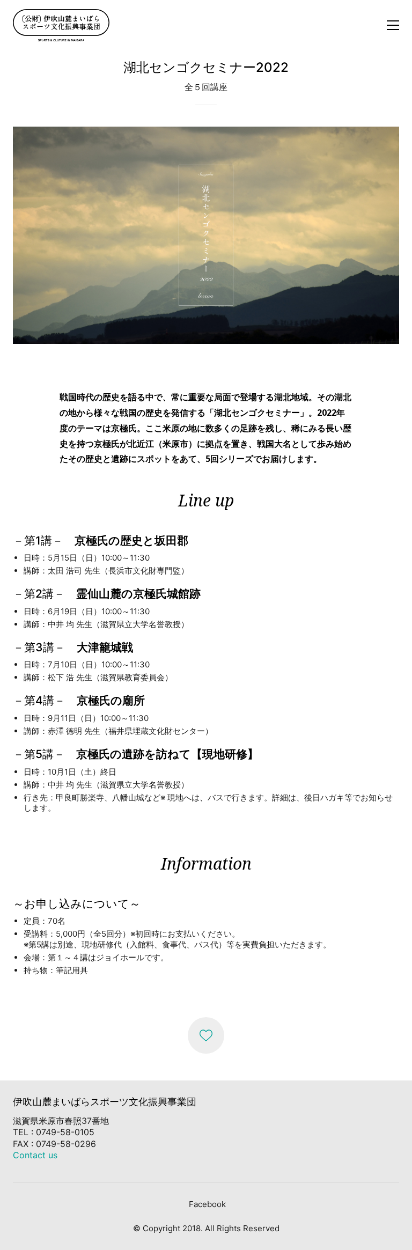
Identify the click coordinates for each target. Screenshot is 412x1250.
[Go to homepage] (61, 25)
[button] (393, 25)
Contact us (35, 1155)
